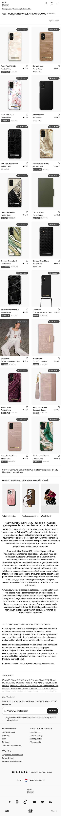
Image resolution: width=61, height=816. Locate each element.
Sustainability (36, 736)
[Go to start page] (5, 4)
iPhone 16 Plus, (42, 683)
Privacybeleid (7, 758)
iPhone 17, (6, 680)
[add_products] (27, 66)
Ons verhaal (35, 732)
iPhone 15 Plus (36, 686)
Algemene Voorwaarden (12, 755)
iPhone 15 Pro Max (50, 686)
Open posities (36, 739)
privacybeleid (12, 720)
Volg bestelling (8, 732)
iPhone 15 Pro (24, 686)
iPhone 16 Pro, (30, 683)
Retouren (6, 742)
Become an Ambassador (13, 761)
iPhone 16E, (10, 683)
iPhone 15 (14, 686)
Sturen (52, 711)
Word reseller (35, 742)
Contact (6, 736)
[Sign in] (46, 3)
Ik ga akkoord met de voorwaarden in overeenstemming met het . (31, 718)
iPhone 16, (20, 683)
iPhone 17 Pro (16, 680)
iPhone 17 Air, (44, 680)
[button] (30, 772)
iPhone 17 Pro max (30, 680)
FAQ (4, 739)
